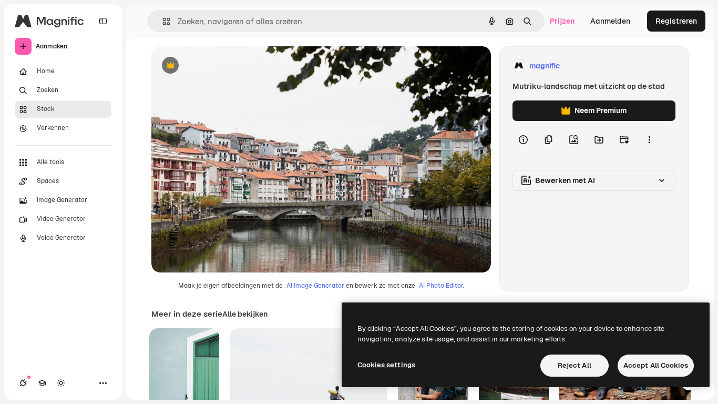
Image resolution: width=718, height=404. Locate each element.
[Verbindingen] (23, 383)
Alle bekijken (245, 314)
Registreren (676, 21)
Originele (220, 66)
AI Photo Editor (441, 285)
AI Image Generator (315, 285)
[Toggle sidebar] (103, 21)
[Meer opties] (649, 139)
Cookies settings (386, 364)
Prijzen (562, 21)
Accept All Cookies (655, 365)
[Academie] (42, 383)
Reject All (574, 365)
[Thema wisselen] (61, 383)
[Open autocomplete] (162, 21)
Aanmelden (610, 21)
